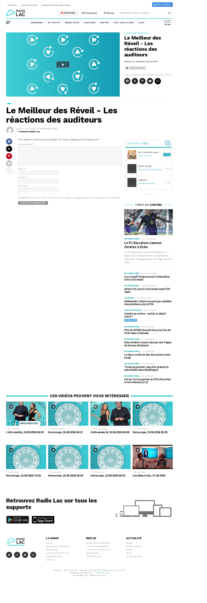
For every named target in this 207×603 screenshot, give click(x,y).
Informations (92, 553)
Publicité (12, 5)
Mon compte (163, 4)
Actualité (54, 22)
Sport (129, 553)
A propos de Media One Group (56, 5)
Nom (21, 169)
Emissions (37, 22)
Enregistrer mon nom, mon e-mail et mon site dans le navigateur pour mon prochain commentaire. (69, 198)
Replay (110, 13)
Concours (89, 22)
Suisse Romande (134, 546)
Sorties (104, 22)
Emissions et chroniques (58, 546)
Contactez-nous (29, 5)
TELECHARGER (136, 68)
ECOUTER (69, 13)
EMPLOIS (50, 560)
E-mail (22, 177)
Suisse (129, 550)
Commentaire (26, 144)
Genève (129, 543)
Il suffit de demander (97, 546)
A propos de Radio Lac (57, 553)
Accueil (49, 543)
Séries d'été (72, 22)
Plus (141, 22)
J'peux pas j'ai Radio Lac (98, 550)
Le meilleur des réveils (98, 543)
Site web (22, 186)
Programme (90, 13)
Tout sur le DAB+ (123, 22)
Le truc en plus (134, 556)
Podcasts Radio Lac (29, 131)
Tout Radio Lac (93, 556)
